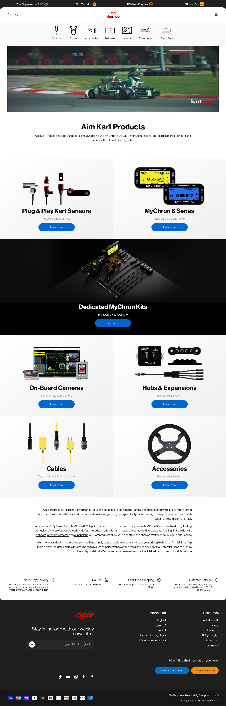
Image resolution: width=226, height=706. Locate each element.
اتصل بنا (161, 620)
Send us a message (205, 670)
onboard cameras (58, 535)
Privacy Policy (187, 700)
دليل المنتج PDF (210, 635)
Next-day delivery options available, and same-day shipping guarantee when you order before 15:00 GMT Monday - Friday (28, 587)
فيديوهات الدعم (210, 630)
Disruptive (204, 695)
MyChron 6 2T (80, 526)
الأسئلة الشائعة (211, 620)
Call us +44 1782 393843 (172, 670)
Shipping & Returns (210, 700)
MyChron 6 (59, 526)
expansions (81, 535)
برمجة (215, 625)
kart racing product (163, 551)
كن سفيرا (161, 625)
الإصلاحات (160, 630)
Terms (197, 700)
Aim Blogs (213, 645)
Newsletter (212, 640)
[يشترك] (32, 644)
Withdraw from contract (152, 640)
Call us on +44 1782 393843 (87, 584)
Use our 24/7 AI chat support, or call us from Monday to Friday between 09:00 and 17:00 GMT (193, 587)
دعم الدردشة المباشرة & (153, 635)
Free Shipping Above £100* (29, 4)
